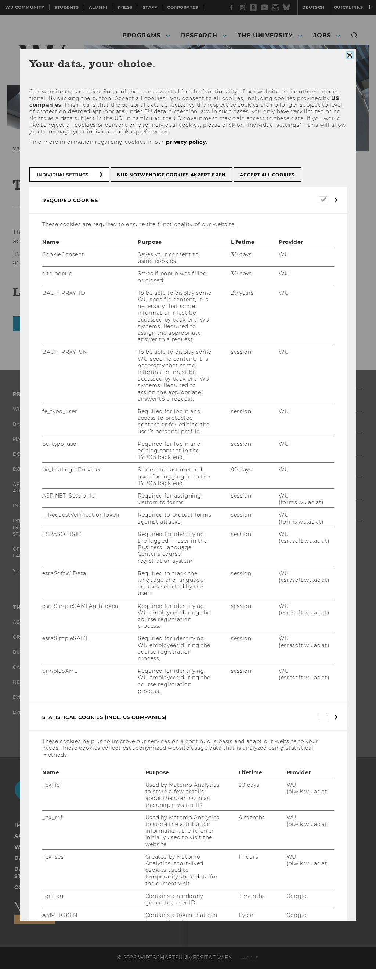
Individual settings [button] (62, 174)
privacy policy (186, 142)
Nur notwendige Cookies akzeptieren (171, 174)
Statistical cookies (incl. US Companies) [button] (104, 717)
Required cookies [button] (70, 200)
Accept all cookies (267, 174)
